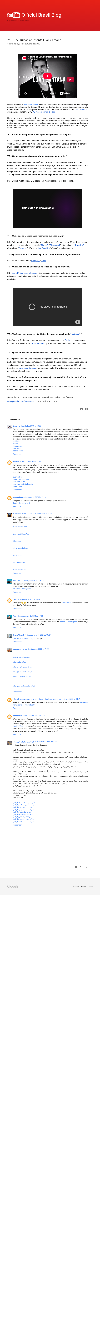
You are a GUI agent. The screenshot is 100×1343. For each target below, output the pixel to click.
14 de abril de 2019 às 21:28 (30, 462)
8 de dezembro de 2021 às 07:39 (30, 616)
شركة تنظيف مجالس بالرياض (23, 805)
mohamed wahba (20, 649)
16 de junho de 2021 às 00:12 (35, 580)
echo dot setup (19, 563)
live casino (17, 448)
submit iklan (17, 477)
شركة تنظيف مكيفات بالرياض (23, 819)
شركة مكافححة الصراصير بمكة (24, 686)
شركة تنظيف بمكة (19, 662)
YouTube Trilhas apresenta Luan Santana (34, 40)
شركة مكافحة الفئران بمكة (22, 672)
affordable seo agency (22, 589)
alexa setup (17, 555)
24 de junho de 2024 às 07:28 (34, 716)
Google (76, 886)
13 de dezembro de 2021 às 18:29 (38, 635)
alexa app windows (20, 548)
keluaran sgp (18, 446)
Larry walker (18, 580)
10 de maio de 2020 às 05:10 (41, 514)
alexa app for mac (20, 527)
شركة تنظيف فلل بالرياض (22, 817)
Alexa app (17, 541)
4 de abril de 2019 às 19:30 (31, 426)
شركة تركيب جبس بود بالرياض (24, 802)
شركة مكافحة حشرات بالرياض (24, 638)
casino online (18, 451)
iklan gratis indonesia (21, 479)
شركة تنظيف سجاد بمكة (21, 657)
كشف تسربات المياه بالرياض (23, 814)
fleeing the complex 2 (21, 503)
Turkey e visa (66, 603)
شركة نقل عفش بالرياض (22, 812)
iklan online (17, 486)
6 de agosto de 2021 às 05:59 (29, 599)
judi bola (16, 441)
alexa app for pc (19, 570)
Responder (17, 454)
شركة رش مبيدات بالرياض (22, 807)
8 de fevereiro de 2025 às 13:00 (35, 742)
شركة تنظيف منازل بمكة (22, 676)
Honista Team (18, 726)
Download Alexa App (21, 514)
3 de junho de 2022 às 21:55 (38, 649)
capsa (15, 444)
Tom (15, 599)
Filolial (16, 462)
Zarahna (16, 426)
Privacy (83, 886)
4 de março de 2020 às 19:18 (35, 497)
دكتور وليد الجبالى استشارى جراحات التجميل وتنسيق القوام (35, 699)
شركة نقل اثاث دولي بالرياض (23, 810)
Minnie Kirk (17, 716)
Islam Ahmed (18, 635)
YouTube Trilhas (31, 105)
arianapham (18, 497)
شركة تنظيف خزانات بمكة (22, 667)
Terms (90, 886)
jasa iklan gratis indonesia (23, 484)
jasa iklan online (19, 482)
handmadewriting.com (68, 622)
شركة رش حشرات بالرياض (24, 742)
